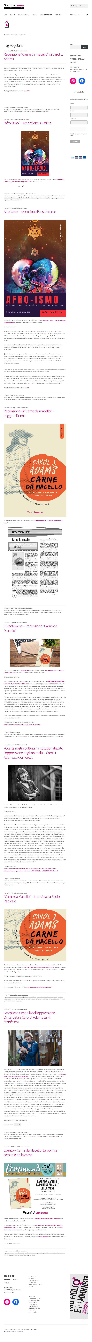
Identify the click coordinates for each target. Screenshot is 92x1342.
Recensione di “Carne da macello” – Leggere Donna (29, 413)
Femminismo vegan (33, 198)
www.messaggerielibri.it (34, 1300)
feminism (50, 109)
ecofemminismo (41, 397)
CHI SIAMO (59, 15)
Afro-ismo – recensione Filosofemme (30, 211)
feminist (56, 109)
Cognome (73, 118)
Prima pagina (13, 107)
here (71, 135)
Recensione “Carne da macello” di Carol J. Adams (33, 56)
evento (35, 1253)
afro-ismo (9, 196)
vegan (32, 111)
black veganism (24, 397)
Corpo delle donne (42, 109)
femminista (43, 198)
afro (7, 397)
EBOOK (12, 15)
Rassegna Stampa (23, 107)
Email (72, 103)
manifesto (57, 1136)
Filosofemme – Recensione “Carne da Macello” (30, 628)
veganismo (15, 399)
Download (17, 1124)
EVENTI (35, 15)
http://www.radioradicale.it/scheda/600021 (39, 987)
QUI (28, 91)
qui (23, 186)
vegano (6, 200)
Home (7, 34)
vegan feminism (59, 198)
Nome (72, 111)
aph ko (14, 196)
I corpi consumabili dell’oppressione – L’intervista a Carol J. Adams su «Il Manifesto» (30, 1017)
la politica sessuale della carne (51, 999)
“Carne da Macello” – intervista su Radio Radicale (32, 898)
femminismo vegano (17, 111)
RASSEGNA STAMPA (46, 15)
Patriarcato (27, 111)
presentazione (38, 1225)
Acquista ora (79, 1304)
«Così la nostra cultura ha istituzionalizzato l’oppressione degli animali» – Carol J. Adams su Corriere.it (33, 753)
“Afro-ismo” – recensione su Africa (27, 123)
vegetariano (18, 200)
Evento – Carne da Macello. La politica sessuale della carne (30, 1152)
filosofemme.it (25, 670)
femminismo (7, 111)
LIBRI (5, 15)
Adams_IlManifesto (8, 1124)
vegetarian (45, 111)
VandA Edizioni (53, 684)
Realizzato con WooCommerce (13, 1332)
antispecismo (10, 109)
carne (16, 109)
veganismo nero (23, 399)
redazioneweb (23, 51)
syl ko (48, 198)
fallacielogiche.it (42, 1236)
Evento (12, 1251)
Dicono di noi (13, 194)
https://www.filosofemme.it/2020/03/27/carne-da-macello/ (22, 724)
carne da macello (23, 109)
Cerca (71, 44)
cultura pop (20, 196)
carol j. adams (33, 109)
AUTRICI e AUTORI (23, 15)
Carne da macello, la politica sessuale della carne (39, 967)
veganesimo (38, 111)
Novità (11, 395)
